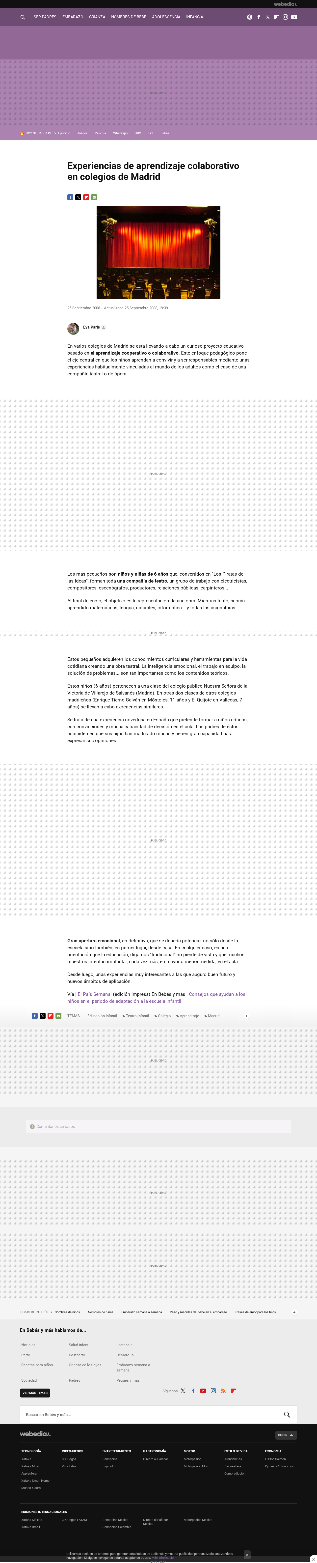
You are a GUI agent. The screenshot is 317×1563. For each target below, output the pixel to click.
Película (100, 133)
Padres (74, 1380)
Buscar (287, 1414)
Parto (25, 1355)
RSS (223, 1390)
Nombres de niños (67, 1312)
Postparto (77, 1355)
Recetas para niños (37, 1365)
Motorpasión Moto (196, 1466)
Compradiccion (234, 1473)
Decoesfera (232, 1466)
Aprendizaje (189, 1016)
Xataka (26, 1459)
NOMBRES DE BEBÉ (128, 17)
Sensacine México (115, 1520)
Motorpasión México (198, 1520)
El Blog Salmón (275, 1459)
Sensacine (110, 1459)
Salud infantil (79, 1345)
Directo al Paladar (155, 1459)
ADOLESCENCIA (166, 17)
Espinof (108, 1466)
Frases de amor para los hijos (256, 1312)
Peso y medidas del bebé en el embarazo (199, 1312)
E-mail (94, 197)
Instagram (285, 17)
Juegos (82, 133)
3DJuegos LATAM (74, 1520)
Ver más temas (35, 1393)
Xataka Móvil (30, 1466)
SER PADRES (45, 17)
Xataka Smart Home (35, 1480)
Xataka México (31, 1520)
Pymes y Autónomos (279, 1466)
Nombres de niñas (101, 1312)
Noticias (28, 1345)
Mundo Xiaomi (31, 1488)
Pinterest (250, 17)
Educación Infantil (102, 1016)
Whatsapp (120, 133)
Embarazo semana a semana (142, 1312)
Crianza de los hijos (85, 1365)
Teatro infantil (137, 1016)
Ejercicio (64, 133)
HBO (138, 133)
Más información (163, 1558)
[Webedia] (285, 4)
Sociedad (29, 1380)
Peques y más (128, 1380)
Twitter (267, 17)
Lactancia (124, 1345)
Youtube (294, 17)
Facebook (259, 17)
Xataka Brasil (30, 1527)
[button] (94, 327)
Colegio (164, 1016)
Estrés (164, 133)
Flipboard (276, 17)
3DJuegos (69, 1459)
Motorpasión (192, 1459)
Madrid (213, 1016)
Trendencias (233, 1459)
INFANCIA (194, 17)
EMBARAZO (72, 17)
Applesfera (29, 1473)
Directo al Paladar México (155, 1522)
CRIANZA (97, 17)
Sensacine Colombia (117, 1527)
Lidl (150, 133)
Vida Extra (69, 1466)
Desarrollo (125, 1355)
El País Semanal (95, 994)
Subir (282, 1435)
